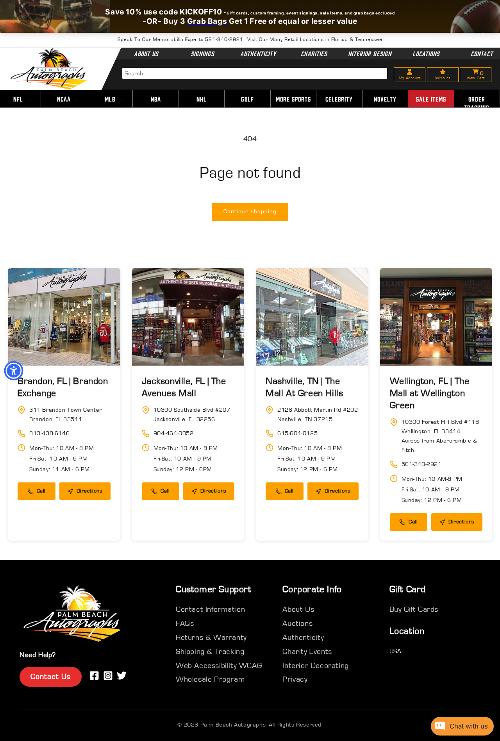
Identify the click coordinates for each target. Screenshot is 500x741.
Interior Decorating (315, 666)
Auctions (297, 623)
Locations (425, 53)
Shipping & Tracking (210, 651)
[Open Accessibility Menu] (13, 370)
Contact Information (210, 609)
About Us (146, 53)
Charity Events (307, 651)
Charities (314, 53)
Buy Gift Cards (413, 609)
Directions (90, 491)
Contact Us (50, 676)
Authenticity (258, 53)
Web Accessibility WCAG (219, 666)
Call (41, 491)
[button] (63, 99)
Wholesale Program (210, 679)
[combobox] (255, 73)
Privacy (294, 679)
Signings (202, 53)
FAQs (185, 623)
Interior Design (369, 53)
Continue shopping (250, 211)
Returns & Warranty (211, 637)
